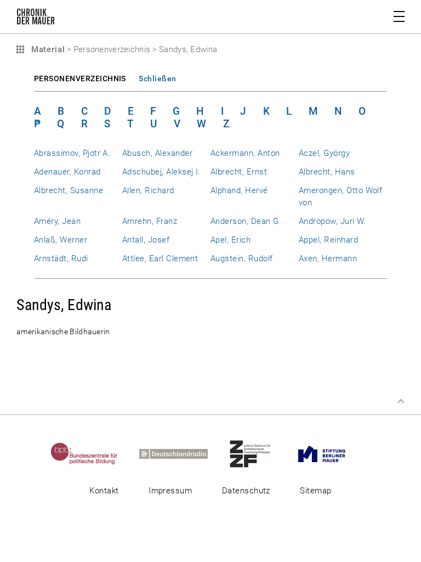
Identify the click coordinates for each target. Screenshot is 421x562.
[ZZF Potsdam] (260, 453)
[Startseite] (35, 19)
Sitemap (315, 491)
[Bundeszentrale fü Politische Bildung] (94, 453)
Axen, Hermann (328, 258)
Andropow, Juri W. (332, 221)
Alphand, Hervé (239, 190)
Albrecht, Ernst (238, 172)
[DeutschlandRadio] (183, 453)
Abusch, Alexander (157, 153)
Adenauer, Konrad (67, 172)
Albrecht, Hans (327, 172)
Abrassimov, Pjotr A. (72, 153)
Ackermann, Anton (245, 153)
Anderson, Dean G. (245, 221)
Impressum (170, 491)
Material (47, 49)
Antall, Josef (145, 240)
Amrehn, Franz (149, 221)
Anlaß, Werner (60, 240)
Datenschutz (246, 491)
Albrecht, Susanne (68, 190)
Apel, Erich (230, 240)
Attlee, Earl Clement (160, 258)
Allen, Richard (148, 190)
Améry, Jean (57, 221)
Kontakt (103, 491)
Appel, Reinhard (328, 240)
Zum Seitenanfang (401, 401)
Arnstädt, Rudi (61, 258)
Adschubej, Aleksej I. (161, 172)
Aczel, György (324, 153)
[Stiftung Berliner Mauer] (331, 453)
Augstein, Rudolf (241, 258)
